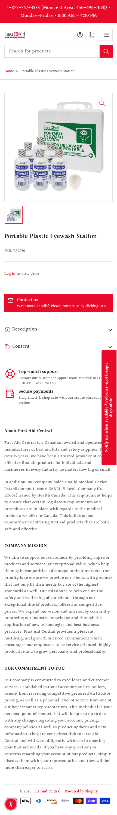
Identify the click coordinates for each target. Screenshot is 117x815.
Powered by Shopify (81, 791)
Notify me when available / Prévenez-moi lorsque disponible (109, 407)
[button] (10, 804)
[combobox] (58, 51)
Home (9, 71)
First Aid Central (46, 791)
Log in (10, 273)
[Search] (106, 51)
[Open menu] (107, 35)
